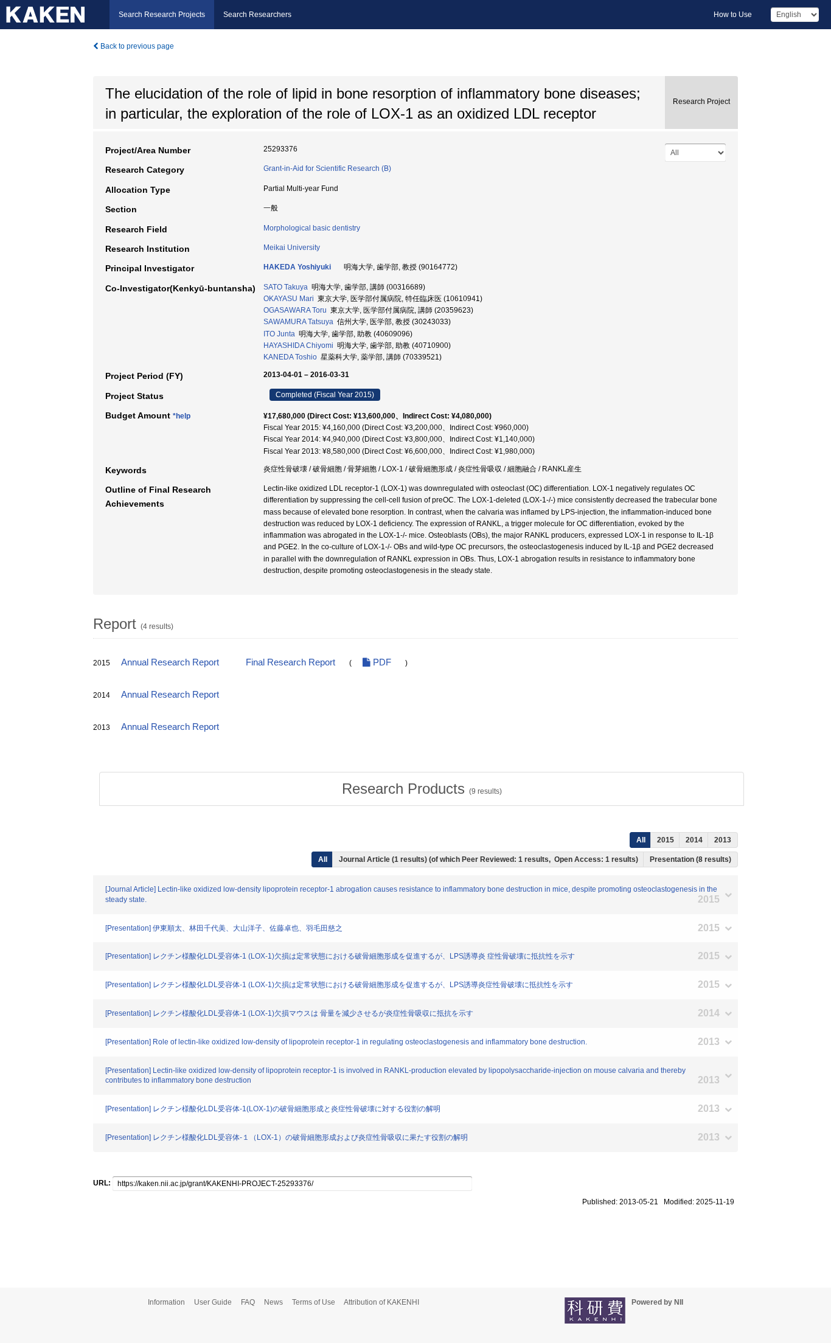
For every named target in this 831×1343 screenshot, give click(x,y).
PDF (380, 662)
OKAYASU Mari (288, 298)
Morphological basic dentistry (311, 228)
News (273, 1302)
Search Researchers (257, 14)
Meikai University (291, 247)
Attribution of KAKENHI (381, 1302)
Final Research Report (290, 662)
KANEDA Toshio (290, 357)
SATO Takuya (285, 287)
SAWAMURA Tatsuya (298, 322)
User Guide (213, 1302)
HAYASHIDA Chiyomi (298, 345)
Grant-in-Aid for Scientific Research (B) (327, 168)
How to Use (733, 14)
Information (166, 1302)
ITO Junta (279, 334)
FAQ (248, 1302)
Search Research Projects (162, 14)
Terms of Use (313, 1302)
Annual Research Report (170, 662)
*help (181, 416)
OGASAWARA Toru (295, 310)
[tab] (421, 789)
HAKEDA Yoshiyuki (297, 267)
